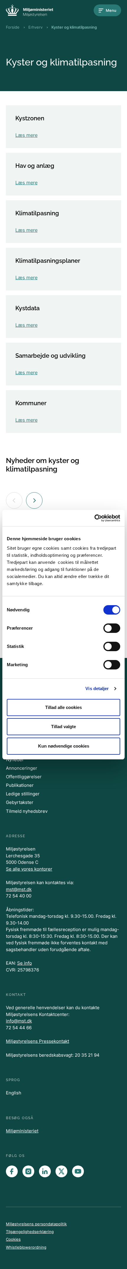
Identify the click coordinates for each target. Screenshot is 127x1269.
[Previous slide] (14, 500)
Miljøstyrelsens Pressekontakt (37, 1041)
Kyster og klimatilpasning (74, 27)
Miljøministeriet (22, 1131)
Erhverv (35, 27)
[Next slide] (34, 500)
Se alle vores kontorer (29, 869)
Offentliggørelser (24, 776)
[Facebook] (12, 1171)
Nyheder (15, 759)
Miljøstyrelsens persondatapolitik (36, 1224)
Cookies (13, 1239)
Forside (12, 27)
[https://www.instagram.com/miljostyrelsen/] (28, 1171)
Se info (24, 963)
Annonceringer (21, 768)
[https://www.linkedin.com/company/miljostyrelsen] (45, 1171)
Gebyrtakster (19, 802)
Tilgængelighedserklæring (30, 1231)
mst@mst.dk (19, 889)
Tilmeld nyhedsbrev (27, 811)
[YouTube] (78, 1171)
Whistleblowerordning (26, 1247)
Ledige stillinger (23, 794)
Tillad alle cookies (63, 707)
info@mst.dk (19, 1021)
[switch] (111, 628)
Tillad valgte (63, 726)
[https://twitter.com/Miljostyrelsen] (61, 1171)
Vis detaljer (97, 688)
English (13, 1093)
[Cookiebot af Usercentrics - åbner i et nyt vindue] (94, 518)
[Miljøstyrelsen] (29, 10)
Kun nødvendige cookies (63, 745)
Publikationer (20, 785)
